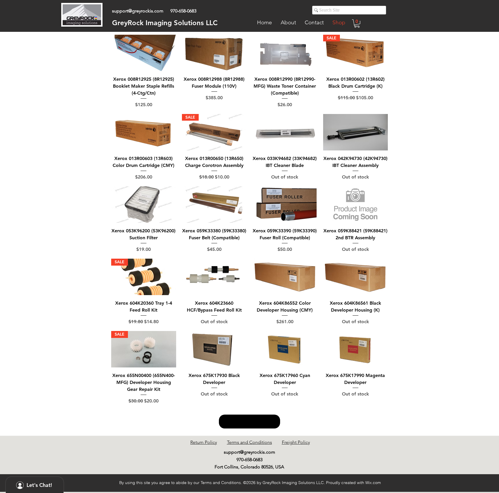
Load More (249, 421)
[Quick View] (143, 53)
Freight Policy (296, 442)
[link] (357, 23)
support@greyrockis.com (137, 11)
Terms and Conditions (249, 442)
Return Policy (203, 442)
